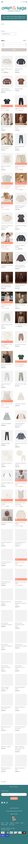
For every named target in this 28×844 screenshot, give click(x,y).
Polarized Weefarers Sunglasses (6, 582)
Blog (7, 823)
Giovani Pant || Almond (20, 344)
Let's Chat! (11, 824)
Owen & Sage (12, 828)
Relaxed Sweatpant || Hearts (20, 688)
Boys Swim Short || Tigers (5, 206)
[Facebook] (2, 802)
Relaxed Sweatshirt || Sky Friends (20, 727)
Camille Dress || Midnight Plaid (20, 226)
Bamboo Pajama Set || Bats (6, 127)
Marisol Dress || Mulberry (7, 522)
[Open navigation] (2, 2)
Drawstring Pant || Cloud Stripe (6, 325)
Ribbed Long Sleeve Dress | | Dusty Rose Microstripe (19, 748)
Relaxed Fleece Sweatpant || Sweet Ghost (19, 624)
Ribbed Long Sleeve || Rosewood (6, 768)
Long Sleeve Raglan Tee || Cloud (7, 483)
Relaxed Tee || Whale (6, 746)
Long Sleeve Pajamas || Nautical (20, 464)
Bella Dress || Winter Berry (6, 167)
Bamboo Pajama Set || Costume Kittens (6, 147)
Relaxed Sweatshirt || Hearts (20, 707)
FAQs (22, 823)
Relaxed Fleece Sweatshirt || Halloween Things (6, 646)
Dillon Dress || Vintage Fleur (20, 305)
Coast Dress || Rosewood (7, 265)
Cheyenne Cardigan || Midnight (20, 246)
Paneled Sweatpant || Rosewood (6, 563)
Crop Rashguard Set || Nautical (6, 305)
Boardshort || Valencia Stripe (20, 167)
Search (2, 823)
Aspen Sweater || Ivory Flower (6, 69)
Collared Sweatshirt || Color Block (20, 285)
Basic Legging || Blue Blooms (20, 147)
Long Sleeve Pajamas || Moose (6, 464)
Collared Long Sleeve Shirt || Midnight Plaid (20, 266)
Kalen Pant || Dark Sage (20, 384)
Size (3, 44)
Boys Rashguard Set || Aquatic (20, 186)
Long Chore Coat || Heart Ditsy (21, 444)
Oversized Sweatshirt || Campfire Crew (20, 543)
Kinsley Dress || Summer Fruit (6, 404)
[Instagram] (7, 802)
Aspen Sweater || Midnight (19, 69)
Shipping (12, 823)
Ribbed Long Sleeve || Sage (20, 768)
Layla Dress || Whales (6, 423)
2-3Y (3, 46)
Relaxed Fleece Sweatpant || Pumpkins (6, 624)
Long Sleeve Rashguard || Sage (21, 483)
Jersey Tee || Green (19, 364)
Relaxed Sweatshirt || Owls (6, 727)
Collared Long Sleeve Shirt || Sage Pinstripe (6, 285)
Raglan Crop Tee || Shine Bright (20, 582)
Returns (17, 823)
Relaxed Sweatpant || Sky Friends (6, 707)
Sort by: (3, 31)
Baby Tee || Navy (5, 108)
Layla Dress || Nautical (20, 404)
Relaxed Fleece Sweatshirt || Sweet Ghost (5, 667)
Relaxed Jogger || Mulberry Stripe (5, 688)
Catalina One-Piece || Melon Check (6, 246)
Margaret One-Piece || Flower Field (20, 503)
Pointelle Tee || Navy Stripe (20, 563)
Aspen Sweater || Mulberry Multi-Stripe (6, 89)
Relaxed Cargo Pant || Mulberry (6, 602)
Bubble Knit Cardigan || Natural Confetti (20, 206)
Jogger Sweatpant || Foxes (6, 384)
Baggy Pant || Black (19, 108)
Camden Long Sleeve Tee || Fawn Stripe (7, 226)
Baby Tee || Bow (19, 89)
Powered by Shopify (5, 829)
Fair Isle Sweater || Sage (20, 324)
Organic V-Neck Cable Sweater (20, 523)
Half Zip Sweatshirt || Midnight (6, 365)
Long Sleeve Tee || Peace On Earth (7, 503)
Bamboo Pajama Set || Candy (20, 127)
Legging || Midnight (5, 443)
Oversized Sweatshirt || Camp (6, 543)
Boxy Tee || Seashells (6, 186)
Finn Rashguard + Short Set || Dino (6, 345)
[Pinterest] (4, 802)
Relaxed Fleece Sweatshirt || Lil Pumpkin (21, 645)
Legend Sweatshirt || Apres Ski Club (20, 424)
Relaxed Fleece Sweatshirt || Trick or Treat (20, 667)
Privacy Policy (4, 824)
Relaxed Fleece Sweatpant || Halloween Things (20, 603)
